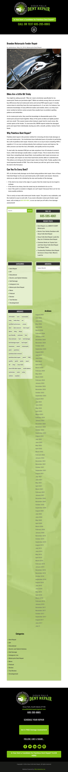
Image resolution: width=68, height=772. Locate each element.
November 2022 (41, 427)
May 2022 (39, 445)
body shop (16, 320)
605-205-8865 (34, 712)
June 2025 (39, 358)
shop (13, 364)
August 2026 (40, 315)
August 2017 (40, 620)
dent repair (26, 328)
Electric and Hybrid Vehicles (18, 278)
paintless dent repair (14, 357)
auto (18, 316)
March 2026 (39, 330)
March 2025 (39, 368)
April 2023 (39, 411)
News (11, 290)
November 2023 (41, 389)
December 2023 (41, 386)
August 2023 (40, 399)
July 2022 (39, 439)
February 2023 (40, 417)
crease (24, 324)
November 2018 (41, 573)
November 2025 (41, 343)
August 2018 (40, 582)
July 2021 (39, 476)
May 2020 (39, 520)
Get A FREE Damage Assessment (34, 730)
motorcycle (25, 346)
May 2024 (39, 374)
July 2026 (39, 318)
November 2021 (41, 464)
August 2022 (40, 436)
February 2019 (40, 564)
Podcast (12, 293)
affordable (12, 316)
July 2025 (39, 355)
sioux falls (20, 364)
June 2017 (39, 623)
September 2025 (41, 349)
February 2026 (40, 333)
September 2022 (41, 433)
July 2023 (39, 402)
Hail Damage (13, 281)
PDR (29, 357)
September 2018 (41, 579)
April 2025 (39, 364)
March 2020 (39, 526)
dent (10, 328)
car (22, 320)
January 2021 (40, 495)
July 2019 (39, 548)
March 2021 (39, 489)
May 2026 (39, 324)
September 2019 (41, 542)
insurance (11, 346)
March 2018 (39, 598)
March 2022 (39, 452)
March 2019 (39, 561)
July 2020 (39, 514)
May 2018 (39, 592)
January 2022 (40, 458)
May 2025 (39, 361)
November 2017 (41, 610)
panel (24, 357)
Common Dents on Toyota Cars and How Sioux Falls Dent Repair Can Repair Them (48, 245)
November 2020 (41, 501)
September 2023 (41, 396)
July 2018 (39, 585)
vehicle (11, 376)
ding (15, 331)
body (10, 320)
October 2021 (40, 467)
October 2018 (40, 576)
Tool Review (13, 300)
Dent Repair (13, 268)
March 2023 (39, 414)
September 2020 (41, 508)
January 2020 (40, 533)
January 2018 (40, 604)
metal (18, 346)
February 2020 (40, 529)
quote (21, 361)
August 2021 (40, 473)
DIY (10, 272)
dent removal (17, 328)
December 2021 (41, 461)
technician (12, 372)
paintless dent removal (15, 353)
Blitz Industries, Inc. (40, 769)
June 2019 (39, 551)
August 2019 (40, 545)
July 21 (38, 626)
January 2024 (40, 383)
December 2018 (41, 570)
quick (16, 361)
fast (26, 335)
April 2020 (39, 523)
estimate (20, 335)
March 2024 (39, 377)
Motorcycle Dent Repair (34, 47)
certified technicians (14, 324)
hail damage (26, 339)
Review (11, 297)
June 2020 (39, 517)
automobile (25, 316)
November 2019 (41, 536)
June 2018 (39, 589)
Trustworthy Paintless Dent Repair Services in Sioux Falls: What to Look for (48, 253)
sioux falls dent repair (15, 368)
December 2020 (41, 498)
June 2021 (39, 480)
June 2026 (39, 321)
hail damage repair (14, 342)
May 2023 (39, 408)
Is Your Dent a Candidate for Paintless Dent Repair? (34, 19)
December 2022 (41, 424)
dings (20, 331)
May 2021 (39, 483)
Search (30, 210)
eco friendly (12, 335)
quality (11, 361)
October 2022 (40, 430)
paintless (16, 350)
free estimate (12, 339)
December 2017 (41, 607)
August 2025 (40, 352)
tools (18, 372)
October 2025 (40, 346)
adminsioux (12, 47)
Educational (13, 275)
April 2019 (39, 557)
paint (10, 350)
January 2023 (40, 420)
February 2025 (40, 371)
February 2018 (40, 601)
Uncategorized (14, 303)
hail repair (24, 342)
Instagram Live (14, 284)
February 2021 (40, 492)
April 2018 (39, 595)
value (23, 372)
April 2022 (39, 448)
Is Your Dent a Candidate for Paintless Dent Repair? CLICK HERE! (34, 754)
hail (20, 339)
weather (17, 376)
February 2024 (40, 380)
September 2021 (41, 470)
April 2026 (39, 327)
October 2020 (40, 505)
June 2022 (39, 442)
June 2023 (39, 405)
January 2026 (40, 336)
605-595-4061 (25, 200)
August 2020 (40, 511)
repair (27, 361)
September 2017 (41, 617)
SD (9, 364)
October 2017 (40, 613)
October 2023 (40, 392)
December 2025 (41, 339)
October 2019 (40, 539)
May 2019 (39, 554)
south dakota (27, 368)
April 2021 (39, 486)
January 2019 (40, 567)
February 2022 (40, 455)
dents (10, 331)
